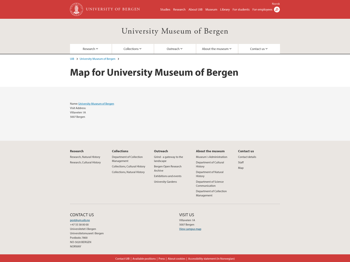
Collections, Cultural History (128, 166)
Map (241, 168)
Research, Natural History (85, 157)
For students (241, 9)
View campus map (190, 229)
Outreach (173, 49)
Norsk (276, 3)
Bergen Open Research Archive (168, 168)
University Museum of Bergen (175, 31)
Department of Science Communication (210, 183)
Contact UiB (122, 258)
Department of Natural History (209, 174)
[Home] (77, 9)
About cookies (176, 258)
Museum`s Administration (211, 157)
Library (225, 9)
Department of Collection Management (127, 159)
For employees (262, 9)
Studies (165, 9)
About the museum (215, 49)
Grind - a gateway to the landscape (168, 159)
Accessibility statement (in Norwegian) (211, 258)
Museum (211, 9)
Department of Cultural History (210, 164)
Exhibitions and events (167, 176)
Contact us (257, 49)
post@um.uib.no (80, 220)
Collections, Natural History (128, 172)
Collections (131, 49)
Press (162, 258)
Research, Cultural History (85, 162)
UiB (72, 59)
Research (179, 9)
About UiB (195, 9)
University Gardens (165, 181)
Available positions (144, 258)
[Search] (277, 9)
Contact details (247, 157)
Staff (241, 162)
